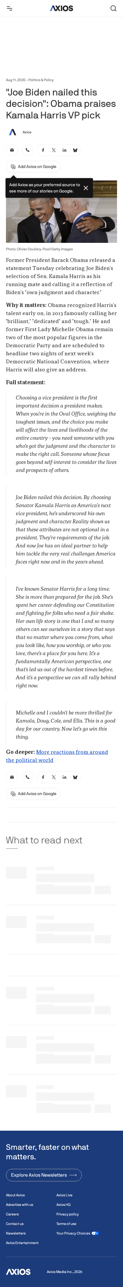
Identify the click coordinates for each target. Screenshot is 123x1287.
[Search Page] (113, 8)
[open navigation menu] (9, 8)
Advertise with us (19, 1204)
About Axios (15, 1195)
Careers (12, 1214)
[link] (12, 150)
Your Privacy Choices (73, 1233)
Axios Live (64, 1195)
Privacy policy (67, 1214)
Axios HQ (63, 1204)
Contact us (15, 1224)
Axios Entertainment (22, 1243)
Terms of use (66, 1224)
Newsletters (16, 1233)
